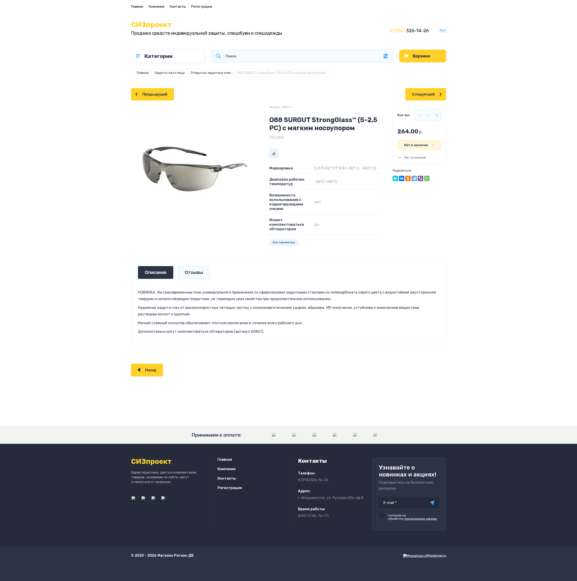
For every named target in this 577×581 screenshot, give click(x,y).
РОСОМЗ (276, 137)
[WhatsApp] (427, 178)
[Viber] (420, 178)
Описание (156, 272)
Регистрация (201, 7)
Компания (156, 7)
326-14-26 (409, 30)
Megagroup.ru (436, 556)
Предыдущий (154, 94)
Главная (137, 7)
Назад (150, 370)
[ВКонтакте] (401, 178)
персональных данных (420, 518)
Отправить (432, 502)
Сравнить (273, 153)
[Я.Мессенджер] (395, 178)
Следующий (423, 94)
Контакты (178, 7)
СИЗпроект (151, 25)
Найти (218, 56)
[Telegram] (414, 178)
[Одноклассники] (408, 178)
